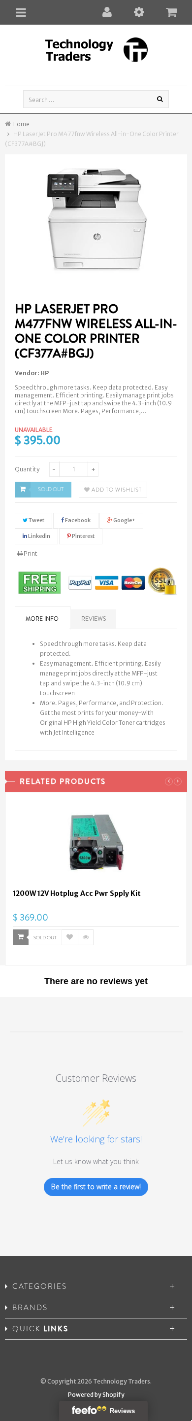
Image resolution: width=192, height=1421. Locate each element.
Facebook (77, 520)
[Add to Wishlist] (70, 937)
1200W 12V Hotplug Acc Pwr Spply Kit (77, 893)
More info (42, 618)
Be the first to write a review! (96, 1186)
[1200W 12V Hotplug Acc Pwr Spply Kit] (96, 844)
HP (44, 373)
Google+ (123, 520)
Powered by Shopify (96, 1394)
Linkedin (38, 536)
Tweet (36, 520)
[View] (86, 937)
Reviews (93, 618)
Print (30, 553)
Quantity (27, 469)
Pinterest (83, 536)
